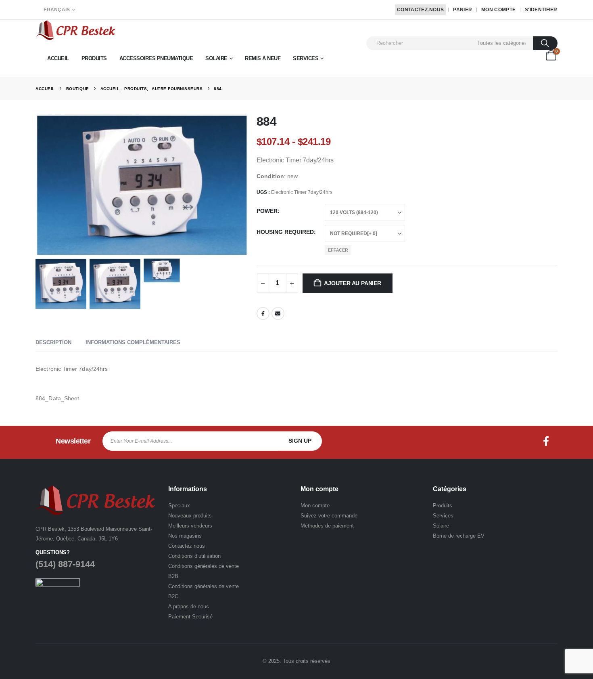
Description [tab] (53, 342)
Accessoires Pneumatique (156, 58)
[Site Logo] (75, 30)
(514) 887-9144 (65, 564)
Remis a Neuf (262, 58)
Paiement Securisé (190, 617)
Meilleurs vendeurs (190, 526)
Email (277, 313)
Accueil (58, 58)
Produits (94, 58)
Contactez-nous (420, 10)
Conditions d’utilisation (194, 556)
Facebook (263, 313)
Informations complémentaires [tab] (133, 342)
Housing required (285, 232)
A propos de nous (188, 606)
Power (267, 211)
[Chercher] (545, 43)
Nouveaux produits (190, 516)
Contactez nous (186, 546)
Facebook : (546, 441)
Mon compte (498, 10)
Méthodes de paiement (327, 526)
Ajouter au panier (352, 283)
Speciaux (179, 505)
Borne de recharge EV (458, 536)
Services (305, 58)
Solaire (216, 58)
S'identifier (541, 10)
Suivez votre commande (329, 516)
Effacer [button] (338, 250)
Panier (462, 10)
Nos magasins (185, 536)
